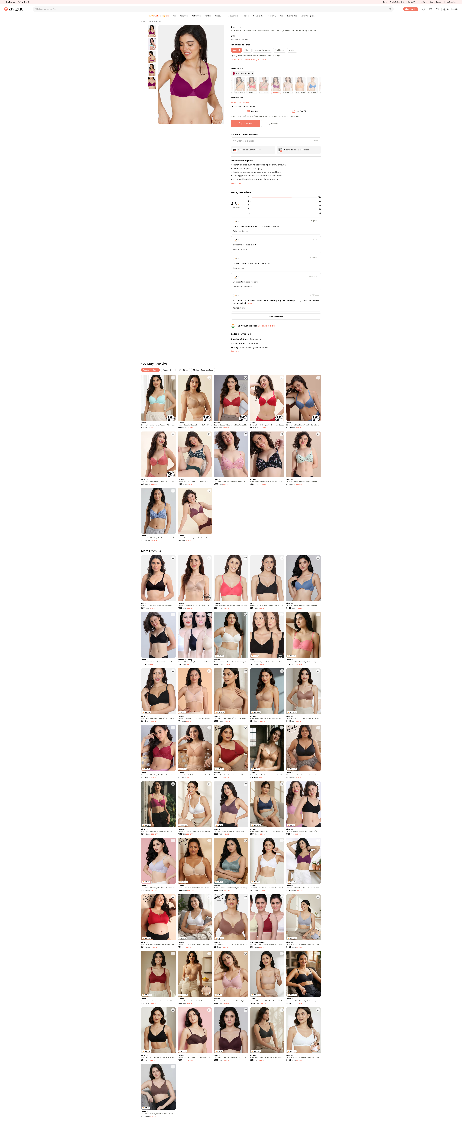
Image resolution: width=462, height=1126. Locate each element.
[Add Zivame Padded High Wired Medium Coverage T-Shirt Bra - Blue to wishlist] (318, 378)
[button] (390, 9)
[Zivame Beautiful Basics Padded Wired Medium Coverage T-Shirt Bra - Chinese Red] (231, 398)
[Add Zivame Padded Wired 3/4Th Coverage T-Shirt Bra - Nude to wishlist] (245, 671)
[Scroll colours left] (233, 85)
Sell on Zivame (435, 2)
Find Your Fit (301, 111)
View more (236, 183)
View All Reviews (276, 316)
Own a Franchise (450, 2)
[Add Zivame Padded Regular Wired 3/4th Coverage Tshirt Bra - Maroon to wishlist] (173, 728)
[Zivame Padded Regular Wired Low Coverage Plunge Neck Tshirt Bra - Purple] (195, 511)
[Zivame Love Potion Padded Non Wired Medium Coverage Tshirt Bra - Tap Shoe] (158, 635)
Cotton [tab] (292, 50)
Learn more (236, 59)
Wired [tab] (247, 50)
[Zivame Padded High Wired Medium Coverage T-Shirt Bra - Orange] (158, 454)
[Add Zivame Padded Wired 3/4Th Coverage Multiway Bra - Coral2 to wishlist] (318, 614)
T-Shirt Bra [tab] (279, 50)
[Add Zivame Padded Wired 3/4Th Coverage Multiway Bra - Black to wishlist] (318, 953)
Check (316, 141)
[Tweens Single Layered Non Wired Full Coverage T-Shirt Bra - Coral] (231, 578)
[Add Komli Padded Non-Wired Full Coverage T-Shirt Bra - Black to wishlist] (173, 558)
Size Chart (255, 111)
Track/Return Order (397, 2)
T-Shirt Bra (157, 21)
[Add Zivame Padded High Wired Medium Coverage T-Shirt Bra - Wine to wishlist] (282, 378)
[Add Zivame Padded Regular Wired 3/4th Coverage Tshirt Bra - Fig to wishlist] (245, 1010)
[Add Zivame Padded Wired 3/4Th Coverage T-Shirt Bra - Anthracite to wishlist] (209, 1067)
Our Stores (423, 2)
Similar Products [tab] (150, 370)
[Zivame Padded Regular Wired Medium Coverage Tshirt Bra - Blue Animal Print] (158, 511)
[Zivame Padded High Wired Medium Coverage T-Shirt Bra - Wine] (267, 398)
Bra (149, 21)
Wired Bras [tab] (183, 370)
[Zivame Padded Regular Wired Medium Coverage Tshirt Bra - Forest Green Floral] (195, 454)
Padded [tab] (236, 50)
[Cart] (438, 9)
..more (249, 303)
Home (143, 21)
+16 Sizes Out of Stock (240, 103)
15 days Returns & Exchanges (296, 150)
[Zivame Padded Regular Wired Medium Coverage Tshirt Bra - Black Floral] (267, 454)
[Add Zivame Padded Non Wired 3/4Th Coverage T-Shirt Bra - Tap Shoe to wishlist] (173, 671)
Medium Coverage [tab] (262, 50)
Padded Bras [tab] (168, 370)
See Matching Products (255, 59)
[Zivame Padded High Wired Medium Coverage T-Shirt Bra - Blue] (303, 398)
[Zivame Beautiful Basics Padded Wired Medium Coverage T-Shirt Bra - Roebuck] (195, 398)
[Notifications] (423, 9)
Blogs (385, 2)
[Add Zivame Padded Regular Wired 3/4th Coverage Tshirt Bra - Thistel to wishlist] (173, 840)
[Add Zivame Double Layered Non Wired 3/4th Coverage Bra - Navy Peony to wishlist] (209, 1123)
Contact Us (412, 2)
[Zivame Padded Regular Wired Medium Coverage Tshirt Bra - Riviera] (303, 578)
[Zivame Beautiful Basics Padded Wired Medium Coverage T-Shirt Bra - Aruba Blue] (158, 398)
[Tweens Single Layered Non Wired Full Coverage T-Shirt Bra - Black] (267, 578)
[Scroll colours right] (318, 85)
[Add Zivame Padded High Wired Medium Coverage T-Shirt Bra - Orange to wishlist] (173, 434)
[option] (152, 31)
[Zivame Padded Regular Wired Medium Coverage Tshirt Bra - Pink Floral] (231, 454)
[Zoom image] (191, 74)
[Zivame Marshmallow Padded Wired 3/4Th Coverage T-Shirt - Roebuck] (195, 578)
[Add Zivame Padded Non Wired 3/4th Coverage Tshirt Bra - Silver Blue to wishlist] (245, 840)
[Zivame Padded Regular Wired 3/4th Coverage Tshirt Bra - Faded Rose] (231, 1087)
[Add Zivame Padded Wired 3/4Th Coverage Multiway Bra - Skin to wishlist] (209, 953)
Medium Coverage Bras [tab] (203, 370)
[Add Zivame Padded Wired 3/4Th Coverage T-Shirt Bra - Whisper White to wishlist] (245, 614)
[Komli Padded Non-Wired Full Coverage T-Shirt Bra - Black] (158, 578)
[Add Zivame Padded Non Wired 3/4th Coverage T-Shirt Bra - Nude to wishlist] (282, 671)
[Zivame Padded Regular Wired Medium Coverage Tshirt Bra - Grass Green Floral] (303, 454)
